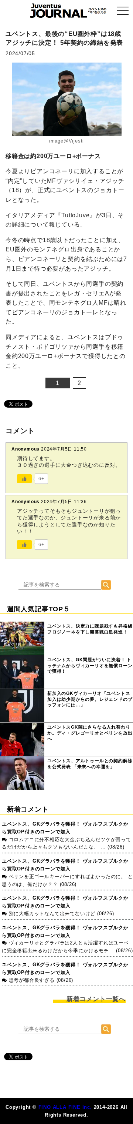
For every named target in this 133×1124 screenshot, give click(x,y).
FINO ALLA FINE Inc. (65, 1107)
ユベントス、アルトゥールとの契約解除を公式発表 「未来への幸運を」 (89, 763)
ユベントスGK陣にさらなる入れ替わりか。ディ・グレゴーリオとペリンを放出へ (89, 733)
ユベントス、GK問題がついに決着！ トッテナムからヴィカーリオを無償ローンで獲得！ (89, 665)
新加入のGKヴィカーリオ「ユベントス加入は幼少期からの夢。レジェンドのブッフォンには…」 (89, 699)
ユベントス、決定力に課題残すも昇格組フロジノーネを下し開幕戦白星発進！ (89, 629)
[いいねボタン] (24, 478)
